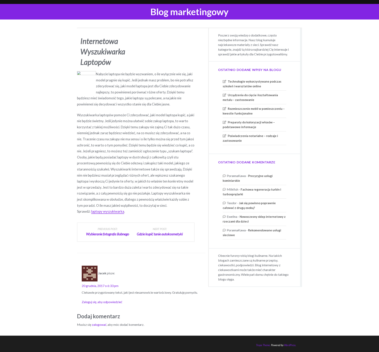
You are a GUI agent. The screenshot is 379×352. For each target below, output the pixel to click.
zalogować (99, 324)
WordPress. (290, 345)
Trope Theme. (263, 345)
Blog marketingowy (189, 11)
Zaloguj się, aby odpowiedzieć (102, 302)
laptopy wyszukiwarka (107, 211)
